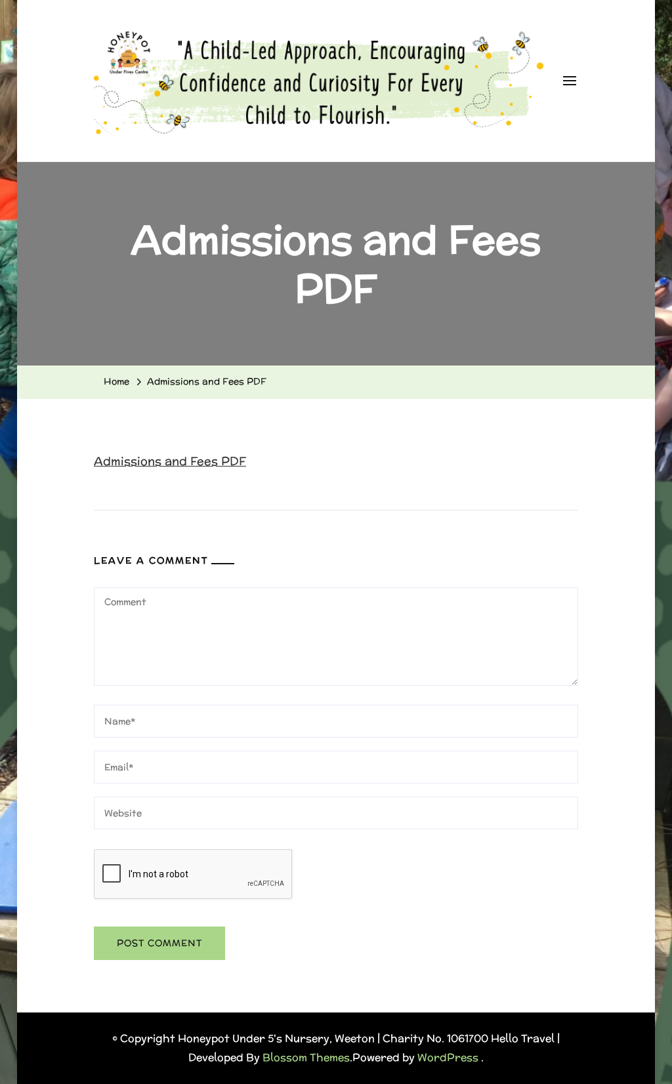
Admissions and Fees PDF (170, 461)
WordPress (447, 1057)
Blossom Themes (306, 1057)
